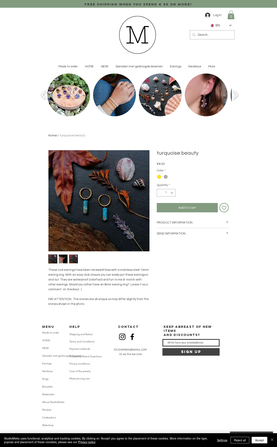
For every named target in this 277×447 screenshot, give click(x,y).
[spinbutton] (166, 192)
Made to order (50, 332)
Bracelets (47, 386)
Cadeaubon (49, 417)
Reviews (47, 409)
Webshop (48, 425)
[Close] (272, 440)
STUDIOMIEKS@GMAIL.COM (130, 349)
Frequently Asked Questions (85, 356)
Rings (45, 378)
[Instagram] (122, 337)
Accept (259, 440)
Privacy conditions (79, 363)
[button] (231, 15)
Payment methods (79, 348)
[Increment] (172, 192)
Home (52, 135)
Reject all (240, 440)
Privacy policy (87, 442)
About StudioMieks (53, 402)
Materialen (48, 394)
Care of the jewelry (80, 371)
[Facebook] (132, 337)
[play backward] (43, 95)
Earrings (47, 363)
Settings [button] (222, 440)
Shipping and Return (81, 334)
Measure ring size (79, 378)
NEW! (45, 348)
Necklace (47, 371)
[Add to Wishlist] (224, 207)
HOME (46, 340)
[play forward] (235, 95)
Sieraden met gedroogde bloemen (58, 355)
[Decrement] (159, 192)
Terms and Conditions (82, 341)
